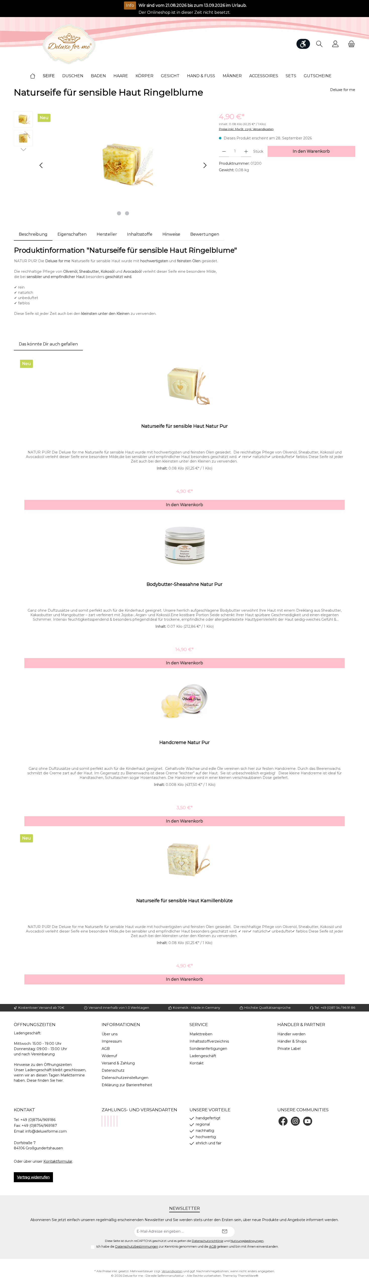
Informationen (121, 1024)
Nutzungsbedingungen (247, 1241)
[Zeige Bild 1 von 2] (119, 213)
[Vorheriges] (41, 165)
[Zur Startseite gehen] (69, 44)
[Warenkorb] (350, 44)
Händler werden (291, 1034)
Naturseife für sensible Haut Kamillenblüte (184, 900)
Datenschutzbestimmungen (136, 1246)
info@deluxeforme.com (46, 1131)
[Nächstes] (205, 165)
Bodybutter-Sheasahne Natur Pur (184, 584)
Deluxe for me (342, 89)
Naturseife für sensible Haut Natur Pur (184, 426)
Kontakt (197, 1063)
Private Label (288, 1048)
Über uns (109, 1034)
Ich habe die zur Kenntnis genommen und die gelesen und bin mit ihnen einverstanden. (187, 1246)
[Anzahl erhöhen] (246, 151)
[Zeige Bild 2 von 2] (127, 213)
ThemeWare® (248, 1275)
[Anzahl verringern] (224, 151)
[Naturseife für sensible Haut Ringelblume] (123, 165)
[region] (111, 165)
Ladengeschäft (203, 1056)
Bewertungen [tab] (204, 234)
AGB (106, 1048)
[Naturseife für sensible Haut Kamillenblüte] (184, 860)
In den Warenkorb (311, 151)
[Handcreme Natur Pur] (184, 702)
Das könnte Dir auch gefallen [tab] (48, 344)
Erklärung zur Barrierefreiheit (127, 1085)
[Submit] (225, 1232)
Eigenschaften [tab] (72, 234)
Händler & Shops (291, 1041)
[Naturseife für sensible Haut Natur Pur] (184, 386)
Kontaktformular (57, 1161)
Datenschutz (113, 1070)
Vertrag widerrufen (33, 1177)
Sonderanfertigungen (208, 1048)
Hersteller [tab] (107, 234)
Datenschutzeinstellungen (125, 1077)
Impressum (112, 1041)
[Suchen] (319, 44)
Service (199, 1024)
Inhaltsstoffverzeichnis (209, 1041)
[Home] (36, 76)
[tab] (33, 234)
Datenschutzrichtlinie (207, 1241)
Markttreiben (201, 1034)
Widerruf (109, 1056)
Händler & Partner (301, 1024)
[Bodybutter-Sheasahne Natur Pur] (184, 544)
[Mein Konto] (335, 44)
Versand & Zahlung (118, 1063)
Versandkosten (172, 1271)
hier (59, 1080)
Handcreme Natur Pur (184, 742)
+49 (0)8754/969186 (37, 1120)
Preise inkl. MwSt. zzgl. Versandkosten (246, 129)
